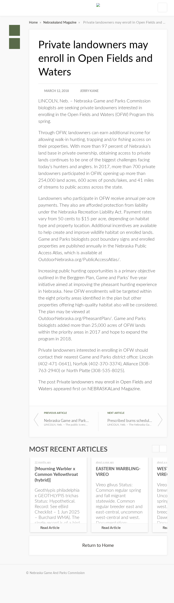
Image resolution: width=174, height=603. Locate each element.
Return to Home (98, 545)
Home (14, 30)
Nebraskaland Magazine (60, 22)
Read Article (49, 528)
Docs (14, 43)
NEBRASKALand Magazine (113, 389)
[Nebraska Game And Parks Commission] (98, 9)
